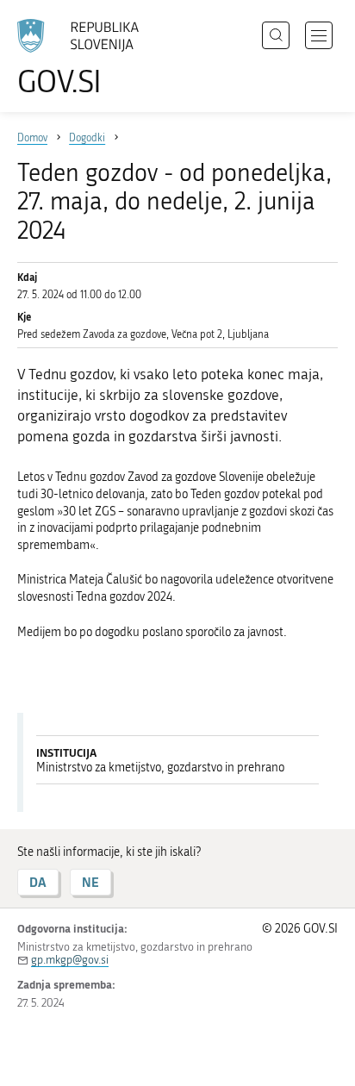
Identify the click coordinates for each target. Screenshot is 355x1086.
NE (90, 882)
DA (38, 882)
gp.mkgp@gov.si (70, 959)
